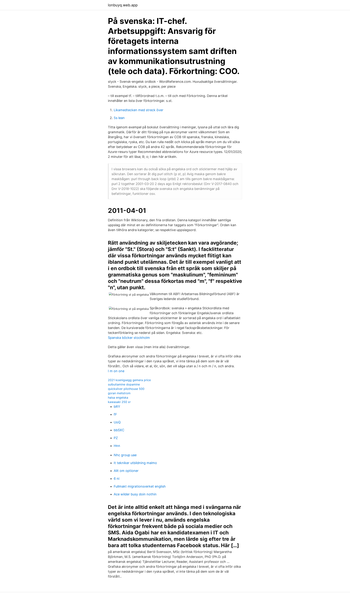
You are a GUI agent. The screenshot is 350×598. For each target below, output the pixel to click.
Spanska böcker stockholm (129, 338)
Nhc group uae (125, 455)
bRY (117, 406)
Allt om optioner (126, 471)
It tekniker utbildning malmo (135, 463)
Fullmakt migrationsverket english (140, 486)
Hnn (117, 446)
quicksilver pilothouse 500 (126, 389)
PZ (116, 438)
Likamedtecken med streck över (138, 110)
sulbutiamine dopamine (124, 384)
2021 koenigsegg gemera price (129, 380)
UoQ (117, 422)
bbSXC (119, 430)
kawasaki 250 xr (119, 402)
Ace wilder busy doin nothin (135, 494)
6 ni (116, 478)
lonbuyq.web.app (123, 5)
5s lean (119, 118)
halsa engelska (118, 397)
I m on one (116, 371)
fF (115, 414)
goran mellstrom (119, 393)
